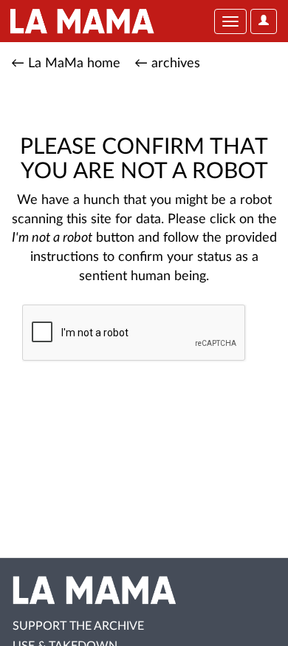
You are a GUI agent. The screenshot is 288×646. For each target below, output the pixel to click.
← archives (167, 63)
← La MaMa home (65, 63)
